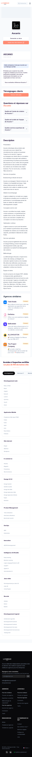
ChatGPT (6, 565)
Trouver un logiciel (22, 695)
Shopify (6, 463)
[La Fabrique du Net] (5, 3)
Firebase (6, 433)
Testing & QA (7, 632)
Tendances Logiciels (7, 727)
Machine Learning (8, 560)
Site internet (8, 441)
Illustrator (6, 500)
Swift (5, 425)
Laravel (6, 396)
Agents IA (6, 568)
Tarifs (3, 713)
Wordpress (6, 451)
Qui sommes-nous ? (22, 726)
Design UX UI (8, 479)
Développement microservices (12, 630)
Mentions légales (21, 729)
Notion (5, 604)
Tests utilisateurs (8, 512)
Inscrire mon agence (7, 708)
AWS (5, 530)
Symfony (6, 399)
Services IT (20, 373)
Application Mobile (10, 412)
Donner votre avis (16, 95)
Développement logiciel (11, 614)
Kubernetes (7, 533)
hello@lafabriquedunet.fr (9, 680)
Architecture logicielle (9, 619)
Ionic (5, 428)
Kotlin (5, 422)
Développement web (10, 381)
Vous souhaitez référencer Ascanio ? (16, 82)
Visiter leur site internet (15, 42)
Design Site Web (8, 489)
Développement (8, 373)
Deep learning (7, 557)
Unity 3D (6, 586)
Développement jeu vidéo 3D (11, 583)
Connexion (5, 710)
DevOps (6, 525)
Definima (11, 314)
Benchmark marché (8, 518)
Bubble (5, 606)
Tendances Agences (7, 725)
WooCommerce (8, 472)
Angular (6, 391)
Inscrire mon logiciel (22, 703)
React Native (7, 431)
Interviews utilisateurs (9, 515)
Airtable (6, 601)
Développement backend (10, 621)
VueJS (5, 402)
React (5, 388)
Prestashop (7, 469)
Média (3, 722)
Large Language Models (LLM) (11, 563)
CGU (18, 737)
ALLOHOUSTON (13, 335)
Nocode (6, 596)
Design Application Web (10, 492)
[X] (6, 752)
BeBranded (12, 324)
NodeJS (6, 394)
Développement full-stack (10, 627)
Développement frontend (10, 624)
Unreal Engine (7, 589)
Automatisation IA (8, 571)
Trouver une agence (7, 695)
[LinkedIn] (10, 752)
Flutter (5, 420)
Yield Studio (12, 302)
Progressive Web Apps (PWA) (11, 417)
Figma (5, 497)
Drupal (5, 446)
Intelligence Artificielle (11, 552)
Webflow (6, 448)
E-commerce (8, 459)
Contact (19, 724)
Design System (8, 484)
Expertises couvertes (7, 698)
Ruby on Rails (7, 385)
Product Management (11, 508)
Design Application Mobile (10, 495)
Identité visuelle (8, 486)
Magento (6, 466)
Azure (5, 405)
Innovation (7, 540)
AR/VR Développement (9, 545)
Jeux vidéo (7, 578)
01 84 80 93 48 (6, 683)
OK (28, 676)
